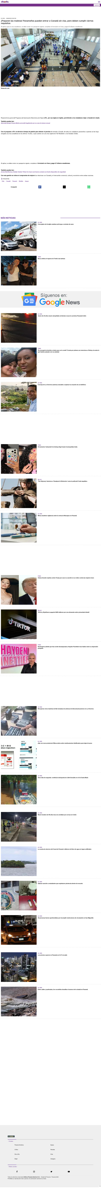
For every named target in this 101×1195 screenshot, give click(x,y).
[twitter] (51, 1172)
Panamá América (19, 1145)
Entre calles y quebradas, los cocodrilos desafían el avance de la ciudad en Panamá (63, 989)
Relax (40, 479)
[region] (50, 12)
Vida (3, 181)
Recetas (52, 1149)
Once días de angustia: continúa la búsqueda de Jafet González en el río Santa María (63, 777)
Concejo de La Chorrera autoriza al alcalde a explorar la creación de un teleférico (62, 384)
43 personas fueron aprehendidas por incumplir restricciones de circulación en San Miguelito (66, 918)
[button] (39, 187)
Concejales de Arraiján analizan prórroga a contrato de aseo (56, 224)
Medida (21, 181)
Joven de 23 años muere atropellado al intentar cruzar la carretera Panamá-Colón (62, 316)
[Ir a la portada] (5, 2)
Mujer (16, 1159)
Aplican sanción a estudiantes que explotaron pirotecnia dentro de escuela (60, 883)
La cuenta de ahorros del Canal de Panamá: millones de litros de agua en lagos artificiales (64, 849)
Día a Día (17, 1154)
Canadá (8, 181)
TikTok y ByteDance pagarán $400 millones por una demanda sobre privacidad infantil (63, 612)
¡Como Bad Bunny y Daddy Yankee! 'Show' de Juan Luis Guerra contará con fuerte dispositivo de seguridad (33, 172)
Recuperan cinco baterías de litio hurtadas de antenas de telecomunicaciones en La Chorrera (66, 708)
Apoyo (27, 181)
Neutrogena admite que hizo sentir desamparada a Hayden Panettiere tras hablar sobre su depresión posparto (68, 647)
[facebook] (17, 1172)
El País (40, 222)
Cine (51, 1154)
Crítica (16, 1149)
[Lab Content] (50, 1137)
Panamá (14, 181)
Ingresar (96, 5)
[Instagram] (34, 1172)
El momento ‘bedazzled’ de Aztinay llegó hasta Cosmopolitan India (57, 447)
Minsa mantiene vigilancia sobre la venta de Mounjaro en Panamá (57, 515)
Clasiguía (52, 1159)
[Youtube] (69, 1172)
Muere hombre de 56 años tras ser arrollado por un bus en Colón (57, 814)
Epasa (52, 1145)
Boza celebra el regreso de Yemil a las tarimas (51, 258)
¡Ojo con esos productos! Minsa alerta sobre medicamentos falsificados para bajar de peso (65, 743)
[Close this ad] (100, 1186)
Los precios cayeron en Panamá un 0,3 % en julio (52, 955)
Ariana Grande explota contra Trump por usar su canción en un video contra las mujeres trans (66, 578)
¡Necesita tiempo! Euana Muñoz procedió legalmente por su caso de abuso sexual (25, 123)
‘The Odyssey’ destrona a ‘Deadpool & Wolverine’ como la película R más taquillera (62, 481)
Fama (39, 256)
